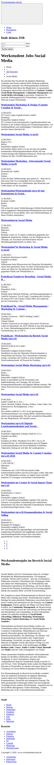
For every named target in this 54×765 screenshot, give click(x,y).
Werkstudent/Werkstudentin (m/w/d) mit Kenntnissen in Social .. (22, 192)
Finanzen (10, 736)
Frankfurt (10, 712)
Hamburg (10, 714)
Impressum (10, 759)
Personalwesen (12, 748)
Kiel (8, 717)
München (10, 721)
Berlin (8, 705)
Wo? (28, 46)
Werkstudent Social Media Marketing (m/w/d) (25, 365)
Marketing (10, 746)
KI (7, 741)
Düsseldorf (10, 709)
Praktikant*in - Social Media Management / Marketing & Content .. (24, 307)
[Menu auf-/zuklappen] (21, 13)
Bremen (9, 707)
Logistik (9, 743)
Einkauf (9, 734)
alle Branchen (12, 72)
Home (8, 27)
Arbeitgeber (11, 757)
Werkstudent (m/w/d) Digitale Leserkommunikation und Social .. (19, 425)
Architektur (11, 731)
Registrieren (11, 30)
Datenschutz (11, 762)
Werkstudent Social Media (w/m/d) (19, 134)
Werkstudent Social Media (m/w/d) (19, 394)
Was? (28, 43)
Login (8, 32)
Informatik (10, 738)
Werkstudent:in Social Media (16, 220)
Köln (8, 719)
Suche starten (7, 49)
